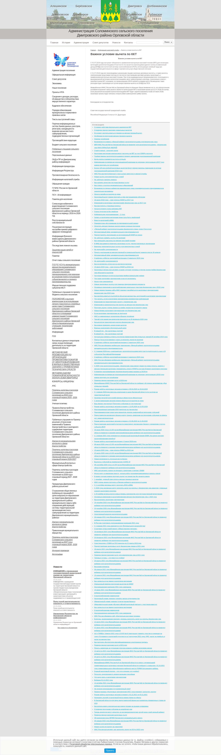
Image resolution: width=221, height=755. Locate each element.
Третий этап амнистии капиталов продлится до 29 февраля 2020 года (120, 319)
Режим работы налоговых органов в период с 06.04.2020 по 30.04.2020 (121, 389)
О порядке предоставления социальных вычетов (113, 130)
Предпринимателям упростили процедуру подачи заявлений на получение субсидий (126, 412)
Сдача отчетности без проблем (106, 212)
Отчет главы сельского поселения (66, 260)
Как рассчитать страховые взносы (107, 206)
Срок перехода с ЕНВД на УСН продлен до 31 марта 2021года (117, 543)
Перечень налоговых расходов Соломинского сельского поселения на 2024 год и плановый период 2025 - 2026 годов (65, 395)
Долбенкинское (157, 6)
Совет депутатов (101, 42)
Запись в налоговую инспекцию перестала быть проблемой (117, 217)
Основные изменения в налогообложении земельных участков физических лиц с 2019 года (129, 287)
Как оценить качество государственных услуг (111, 183)
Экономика (56, 83)
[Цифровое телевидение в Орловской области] (66, 53)
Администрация (81, 42)
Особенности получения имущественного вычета (113, 136)
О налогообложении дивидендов (106, 596)
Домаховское (60, 14)
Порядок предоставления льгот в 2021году (110, 645)
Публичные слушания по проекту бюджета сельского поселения (66, 293)
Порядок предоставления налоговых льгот (110, 715)
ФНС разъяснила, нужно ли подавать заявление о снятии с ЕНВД (119, 471)
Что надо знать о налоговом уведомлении (110, 677)
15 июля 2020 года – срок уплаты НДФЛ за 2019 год (114, 450)
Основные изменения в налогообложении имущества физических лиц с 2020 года (125, 497)
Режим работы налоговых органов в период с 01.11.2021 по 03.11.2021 (120, 695)
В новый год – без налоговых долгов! (108, 331)
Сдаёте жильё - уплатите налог (106, 151)
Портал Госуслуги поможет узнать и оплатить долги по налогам (118, 340)
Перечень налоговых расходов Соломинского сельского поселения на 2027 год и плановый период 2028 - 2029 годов (65, 542)
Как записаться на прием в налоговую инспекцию (113, 581)
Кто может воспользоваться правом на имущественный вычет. (118, 133)
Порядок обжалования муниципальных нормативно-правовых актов (64, 112)
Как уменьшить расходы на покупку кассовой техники (114, 241)
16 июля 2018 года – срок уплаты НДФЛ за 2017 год (114, 200)
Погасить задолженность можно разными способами (114, 674)
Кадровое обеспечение (61, 106)
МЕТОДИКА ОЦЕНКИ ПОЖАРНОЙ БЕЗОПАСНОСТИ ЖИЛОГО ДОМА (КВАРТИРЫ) (66, 375)
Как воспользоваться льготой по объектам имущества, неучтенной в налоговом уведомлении (130, 296)
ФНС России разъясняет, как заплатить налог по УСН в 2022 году (119, 729)
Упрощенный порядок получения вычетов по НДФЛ (113, 584)
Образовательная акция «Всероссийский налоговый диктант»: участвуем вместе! (125, 604)
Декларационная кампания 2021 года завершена (112, 587)
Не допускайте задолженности (106, 249)
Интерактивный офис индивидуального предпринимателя (116, 232)
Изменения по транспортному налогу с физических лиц (115, 302)
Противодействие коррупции (64, 140)
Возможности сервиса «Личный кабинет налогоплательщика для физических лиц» (126, 142)
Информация (57, 332)
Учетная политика (59, 403)
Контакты (128, 42)
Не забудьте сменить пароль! (105, 180)
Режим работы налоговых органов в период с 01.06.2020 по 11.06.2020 (121, 421)
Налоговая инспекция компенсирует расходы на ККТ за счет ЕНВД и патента (123, 153)
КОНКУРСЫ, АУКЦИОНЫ (63, 381)
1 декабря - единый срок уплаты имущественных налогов (116, 479)
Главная (54, 42)
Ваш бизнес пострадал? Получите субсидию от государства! (117, 404)
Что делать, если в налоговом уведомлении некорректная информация (121, 299)
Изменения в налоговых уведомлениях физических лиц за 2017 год (120, 203)
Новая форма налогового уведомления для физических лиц (117, 311)
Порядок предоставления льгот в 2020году (110, 380)
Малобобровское (61, 23)
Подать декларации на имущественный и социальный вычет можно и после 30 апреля (127, 252)
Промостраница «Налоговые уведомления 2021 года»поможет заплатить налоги (125, 692)
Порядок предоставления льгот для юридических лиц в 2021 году (119, 555)
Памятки (55, 256)
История (66, 42)
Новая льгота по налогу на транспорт (108, 727)
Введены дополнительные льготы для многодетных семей (117, 246)
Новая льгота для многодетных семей (109, 177)
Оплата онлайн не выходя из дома (107, 194)
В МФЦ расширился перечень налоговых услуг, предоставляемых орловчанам (124, 244)
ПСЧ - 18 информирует (61, 195)
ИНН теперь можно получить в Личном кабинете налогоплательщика (120, 482)
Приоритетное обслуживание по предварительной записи (116, 223)
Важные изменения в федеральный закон (110, 328)
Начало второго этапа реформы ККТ (108, 209)
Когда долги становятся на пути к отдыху (110, 159)
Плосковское (86, 23)
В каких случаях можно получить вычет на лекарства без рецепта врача (122, 476)
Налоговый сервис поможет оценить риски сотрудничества (117, 599)
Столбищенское (148, 23)
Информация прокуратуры (63, 166)
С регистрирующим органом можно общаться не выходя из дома (119, 401)
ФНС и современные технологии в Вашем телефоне (114, 316)
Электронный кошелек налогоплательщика (110, 514)
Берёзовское (84, 6)
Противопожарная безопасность (66, 175)
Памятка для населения (62, 199)
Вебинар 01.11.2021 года (103, 680)
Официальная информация (63, 75)
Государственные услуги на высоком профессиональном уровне (119, 276)
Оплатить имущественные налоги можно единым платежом (117, 226)
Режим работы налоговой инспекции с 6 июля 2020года (115, 441)
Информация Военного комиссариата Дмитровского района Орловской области (64, 238)
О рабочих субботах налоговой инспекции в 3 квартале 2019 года (119, 258)
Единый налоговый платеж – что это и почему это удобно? (116, 671)
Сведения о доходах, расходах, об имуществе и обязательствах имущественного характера (65, 98)
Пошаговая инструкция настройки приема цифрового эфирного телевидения (64, 229)
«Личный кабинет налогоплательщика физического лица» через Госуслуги (122, 229)
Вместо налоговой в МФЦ (104, 220)
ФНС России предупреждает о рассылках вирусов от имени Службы (120, 174)
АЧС (54, 386)
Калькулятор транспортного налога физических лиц (114, 322)
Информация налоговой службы (66, 179)
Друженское (80, 14)
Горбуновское (133, 14)
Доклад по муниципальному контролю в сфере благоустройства (63, 443)
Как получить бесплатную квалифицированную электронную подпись (121, 642)
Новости (116, 42)
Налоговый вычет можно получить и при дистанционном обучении (119, 197)
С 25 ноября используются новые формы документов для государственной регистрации (128, 494)
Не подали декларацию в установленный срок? (112, 689)
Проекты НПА (58, 92)
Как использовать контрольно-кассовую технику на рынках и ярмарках (121, 706)
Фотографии (57, 554)
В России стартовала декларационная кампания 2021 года (116, 523)
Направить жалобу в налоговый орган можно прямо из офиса (117, 698)
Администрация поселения (63, 70)
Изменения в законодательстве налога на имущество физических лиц (121, 305)
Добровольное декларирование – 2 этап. (109, 214)
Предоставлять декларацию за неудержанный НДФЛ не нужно (118, 235)
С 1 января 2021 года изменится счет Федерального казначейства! (119, 526)
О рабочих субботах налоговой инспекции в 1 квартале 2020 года (119, 342)
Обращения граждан (61, 184)
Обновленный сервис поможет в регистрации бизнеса (114, 601)
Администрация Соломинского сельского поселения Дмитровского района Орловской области (110, 12)
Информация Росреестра (63, 171)
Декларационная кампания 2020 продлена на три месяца (116, 409)
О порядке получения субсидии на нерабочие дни (113, 709)
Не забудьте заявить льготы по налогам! (109, 238)
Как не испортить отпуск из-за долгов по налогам (113, 264)
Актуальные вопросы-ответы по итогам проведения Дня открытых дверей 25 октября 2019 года (131, 337)
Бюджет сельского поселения (64, 145)
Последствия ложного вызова (64, 245)
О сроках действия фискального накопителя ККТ (112, 127)
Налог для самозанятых (103, 281)
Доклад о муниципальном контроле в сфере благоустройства (63, 524)
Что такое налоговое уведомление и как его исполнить (115, 279)
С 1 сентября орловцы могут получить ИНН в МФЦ (113, 485)
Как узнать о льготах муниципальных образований (113, 185)
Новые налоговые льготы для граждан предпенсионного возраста (119, 284)
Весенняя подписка (101, 567)
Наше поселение (59, 88)
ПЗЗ (54, 336)
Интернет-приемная (60, 550)
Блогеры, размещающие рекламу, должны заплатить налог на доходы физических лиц (127, 619)
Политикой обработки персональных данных (91, 744)
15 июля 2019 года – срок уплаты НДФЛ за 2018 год (114, 267)
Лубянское (155, 14)
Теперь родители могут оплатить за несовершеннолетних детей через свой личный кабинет (129, 712)
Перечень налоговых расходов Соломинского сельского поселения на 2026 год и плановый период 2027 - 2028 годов (65, 475)
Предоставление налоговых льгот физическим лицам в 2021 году (119, 546)
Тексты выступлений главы (63, 119)
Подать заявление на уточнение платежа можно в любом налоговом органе (123, 648)
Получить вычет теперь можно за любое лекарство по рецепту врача (120, 308)
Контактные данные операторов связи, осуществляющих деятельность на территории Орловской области (65, 344)
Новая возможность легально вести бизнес (110, 459)
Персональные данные (62, 155)
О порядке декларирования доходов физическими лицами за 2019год (120, 372)
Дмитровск (135, 6)
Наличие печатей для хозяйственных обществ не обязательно (118, 398)
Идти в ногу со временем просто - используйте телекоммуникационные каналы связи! (127, 473)
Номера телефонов (101, 139)
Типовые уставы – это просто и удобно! (109, 558)
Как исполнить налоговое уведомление (109, 500)
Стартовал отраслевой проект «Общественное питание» (115, 529)
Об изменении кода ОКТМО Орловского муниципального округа (118, 718)
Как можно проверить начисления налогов (110, 325)
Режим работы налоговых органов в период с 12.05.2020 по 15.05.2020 (121, 407)
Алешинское (58, 6)
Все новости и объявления (67, 628)
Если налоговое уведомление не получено (110, 313)
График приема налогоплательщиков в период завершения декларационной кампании (127, 156)
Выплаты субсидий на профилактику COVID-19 (112, 462)
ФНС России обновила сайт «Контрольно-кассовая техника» (117, 616)
